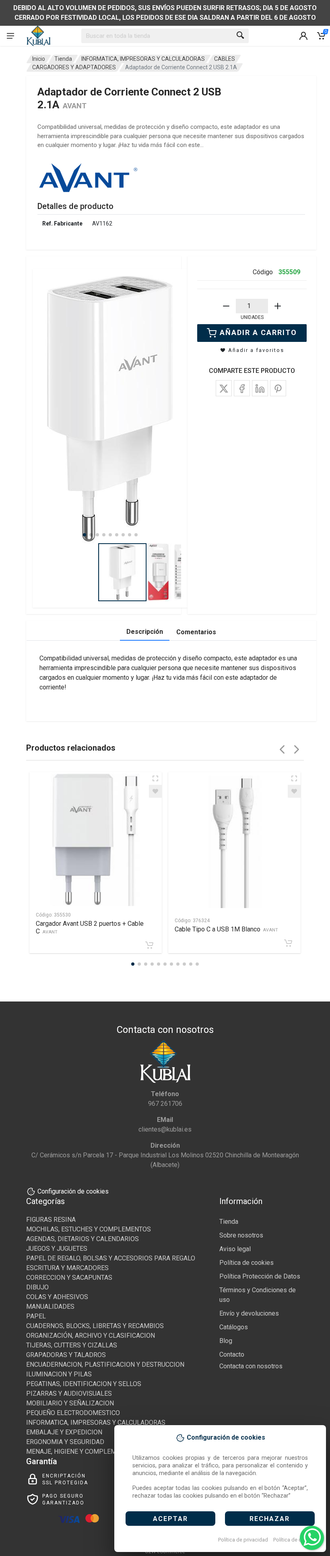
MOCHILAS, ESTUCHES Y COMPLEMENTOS (88, 1229)
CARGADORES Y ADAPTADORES (74, 67)
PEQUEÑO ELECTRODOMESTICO (73, 1413)
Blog (225, 1341)
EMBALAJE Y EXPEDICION (64, 1432)
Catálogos (233, 1327)
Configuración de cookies (73, 1191)
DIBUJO (37, 1287)
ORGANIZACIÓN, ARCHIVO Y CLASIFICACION (90, 1335)
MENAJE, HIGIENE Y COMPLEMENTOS (81, 1451)
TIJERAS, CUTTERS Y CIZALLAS (71, 1345)
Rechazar (270, 1519)
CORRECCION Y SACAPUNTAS (69, 1277)
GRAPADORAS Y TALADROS (66, 1355)
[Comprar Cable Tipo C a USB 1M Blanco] (288, 943)
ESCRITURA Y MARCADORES (67, 1268)
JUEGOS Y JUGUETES (56, 1248)
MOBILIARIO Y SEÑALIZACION (70, 1403)
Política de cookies (295, 1540)
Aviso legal (235, 1249)
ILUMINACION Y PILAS (59, 1374)
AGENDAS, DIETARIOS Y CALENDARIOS (82, 1239)
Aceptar (170, 1519)
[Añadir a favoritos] (155, 791)
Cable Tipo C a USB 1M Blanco (226, 929)
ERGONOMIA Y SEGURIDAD (65, 1442)
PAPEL (36, 1316)
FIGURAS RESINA (51, 1219)
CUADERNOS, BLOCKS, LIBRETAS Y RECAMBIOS (95, 1326)
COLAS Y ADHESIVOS (57, 1297)
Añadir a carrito (258, 332)
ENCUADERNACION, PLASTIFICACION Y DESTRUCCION (105, 1364)
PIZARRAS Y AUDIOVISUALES (69, 1393)
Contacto (231, 1354)
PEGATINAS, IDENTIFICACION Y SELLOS (83, 1384)
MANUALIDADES (50, 1306)
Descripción (144, 631)
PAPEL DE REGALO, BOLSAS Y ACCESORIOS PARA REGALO (110, 1258)
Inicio (38, 59)
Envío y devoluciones (249, 1313)
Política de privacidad (243, 1540)
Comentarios (196, 632)
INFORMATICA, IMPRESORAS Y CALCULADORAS (143, 59)
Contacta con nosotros (251, 1366)
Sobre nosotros (241, 1235)
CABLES (224, 59)
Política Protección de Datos (259, 1276)
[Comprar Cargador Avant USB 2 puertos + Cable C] (149, 945)
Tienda (63, 59)
